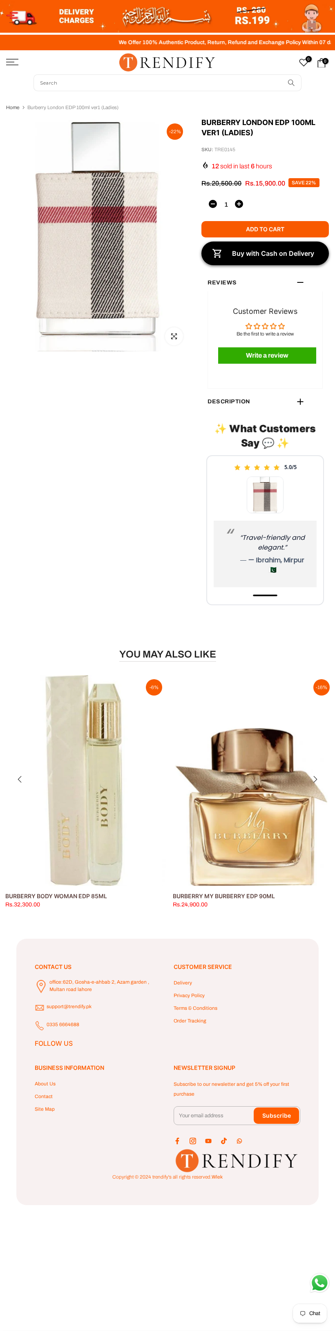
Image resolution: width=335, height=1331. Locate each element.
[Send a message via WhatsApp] (319, 1283)
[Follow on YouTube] (208, 1141)
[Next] (314, 779)
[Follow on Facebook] (177, 1141)
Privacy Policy (189, 995)
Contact (44, 1096)
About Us (45, 1084)
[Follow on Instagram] (193, 1141)
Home (12, 107)
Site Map (45, 1109)
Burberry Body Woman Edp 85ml (56, 896)
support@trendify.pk (69, 1006)
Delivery (183, 983)
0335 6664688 (63, 1024)
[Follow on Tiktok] (224, 1141)
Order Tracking (190, 1021)
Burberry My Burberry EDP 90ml (224, 896)
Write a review (267, 355)
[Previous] (20, 779)
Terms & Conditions (195, 1008)
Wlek (217, 1177)
